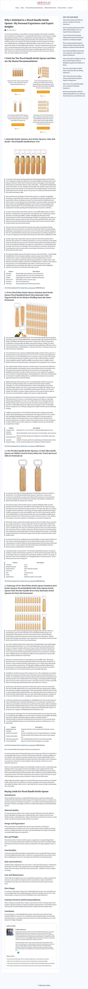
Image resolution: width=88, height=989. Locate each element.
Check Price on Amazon (18, 90)
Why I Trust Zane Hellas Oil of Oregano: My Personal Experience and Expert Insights (27, 961)
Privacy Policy (61, 8)
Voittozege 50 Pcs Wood (16, 586)
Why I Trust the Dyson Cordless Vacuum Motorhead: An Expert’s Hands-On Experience (72, 78)
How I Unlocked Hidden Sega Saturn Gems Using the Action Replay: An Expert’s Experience (73, 53)
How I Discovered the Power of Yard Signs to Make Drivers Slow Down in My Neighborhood (29, 965)
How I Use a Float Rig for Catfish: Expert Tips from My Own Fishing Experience (73, 70)
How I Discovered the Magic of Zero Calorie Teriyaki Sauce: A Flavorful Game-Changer (28, 959)
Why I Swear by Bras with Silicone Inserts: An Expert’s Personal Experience (73, 22)
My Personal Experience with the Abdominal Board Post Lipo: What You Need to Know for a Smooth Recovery (74, 94)
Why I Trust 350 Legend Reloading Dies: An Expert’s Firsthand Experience (73, 86)
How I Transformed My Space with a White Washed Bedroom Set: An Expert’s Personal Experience (73, 30)
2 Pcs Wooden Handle (15, 451)
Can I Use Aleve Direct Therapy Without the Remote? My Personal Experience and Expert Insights (73, 37)
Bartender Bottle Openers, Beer (19, 139)
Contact (70, 8)
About (22, 8)
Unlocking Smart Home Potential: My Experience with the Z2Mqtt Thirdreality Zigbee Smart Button (31, 963)
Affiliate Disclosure (50, 8)
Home (17, 8)
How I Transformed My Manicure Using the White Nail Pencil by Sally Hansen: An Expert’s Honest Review (73, 45)
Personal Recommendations (34, 8)
